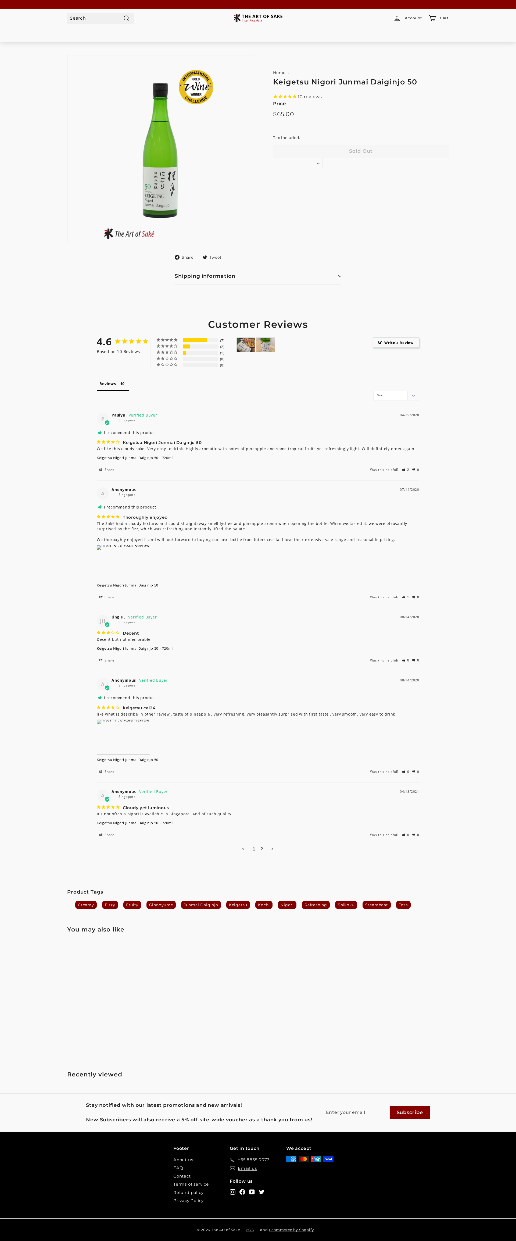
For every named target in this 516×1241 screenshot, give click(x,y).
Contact (182, 1176)
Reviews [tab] (107, 383)
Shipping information (205, 276)
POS (250, 1230)
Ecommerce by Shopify (291, 1230)
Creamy (86, 904)
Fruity (132, 904)
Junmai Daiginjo (201, 904)
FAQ (178, 1167)
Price (279, 103)
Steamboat (376, 904)
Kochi (264, 904)
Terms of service (191, 1184)
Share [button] (108, 469)
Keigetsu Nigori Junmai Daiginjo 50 (127, 457)
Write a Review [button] (399, 342)
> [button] (272, 848)
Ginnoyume (161, 904)
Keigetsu (238, 904)
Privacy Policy (188, 1200)
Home (279, 72)
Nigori (287, 904)
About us (183, 1159)
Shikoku (346, 904)
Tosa (403, 904)
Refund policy (188, 1192)
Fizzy (110, 904)
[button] (405, 469)
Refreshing (315, 904)
